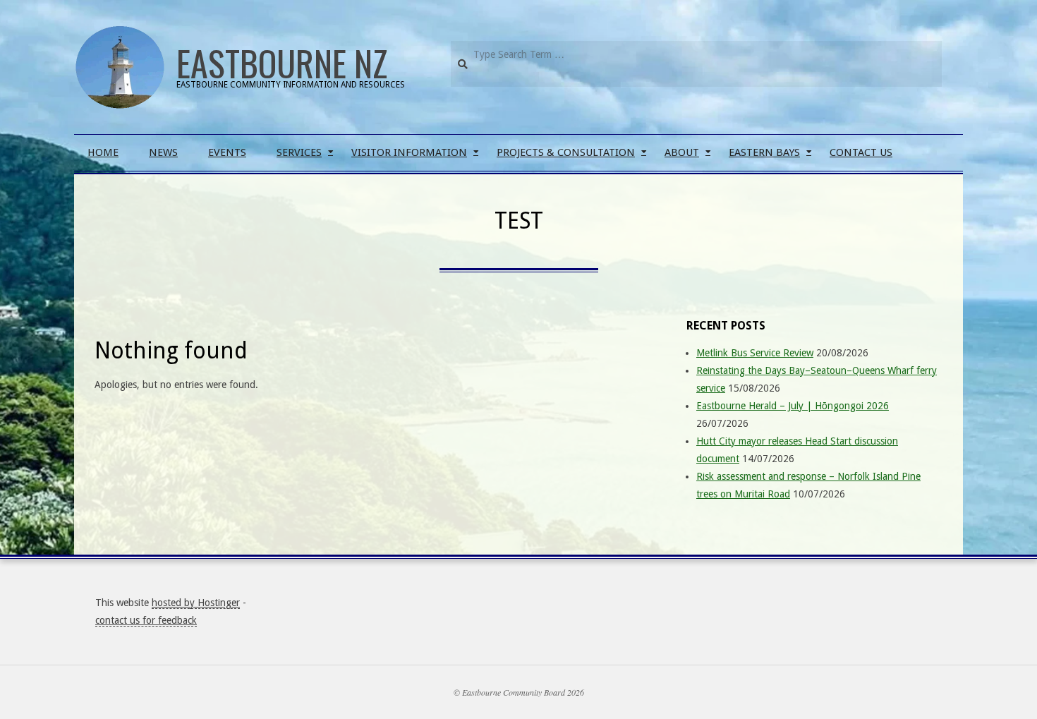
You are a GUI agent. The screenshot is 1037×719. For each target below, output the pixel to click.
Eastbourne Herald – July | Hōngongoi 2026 (792, 405)
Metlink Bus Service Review (754, 352)
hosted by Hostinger (196, 602)
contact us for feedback (146, 620)
